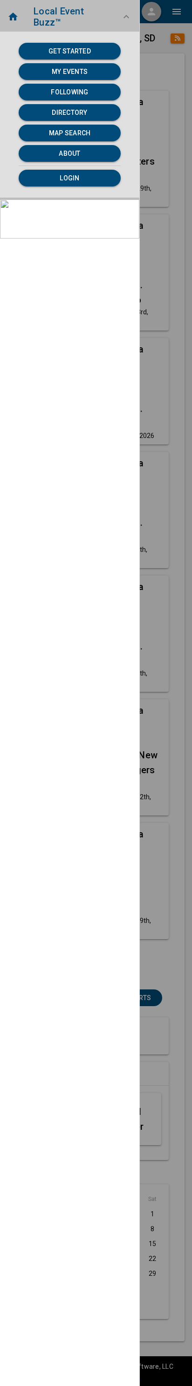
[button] (69, 17)
